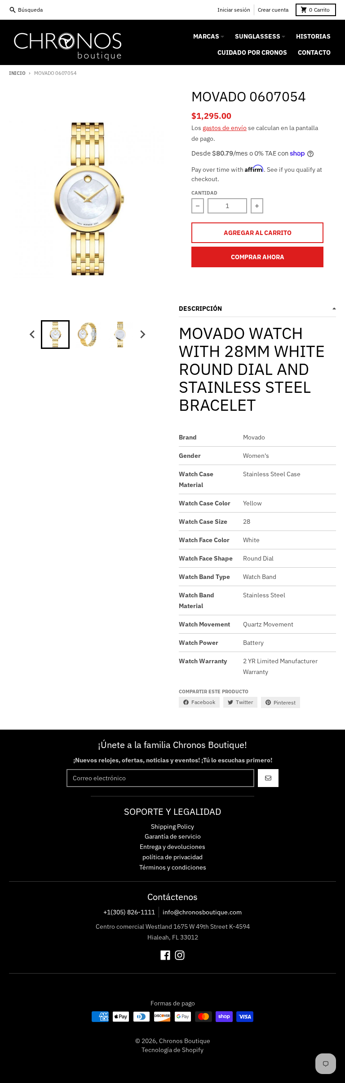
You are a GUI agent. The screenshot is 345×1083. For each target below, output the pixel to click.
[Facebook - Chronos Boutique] (165, 955)
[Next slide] (142, 335)
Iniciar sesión (233, 9)
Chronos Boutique (184, 1041)
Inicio (17, 73)
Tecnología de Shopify (172, 1050)
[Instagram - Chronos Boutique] (179, 955)
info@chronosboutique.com (202, 912)
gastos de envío (225, 128)
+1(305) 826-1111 (129, 912)
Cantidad (204, 193)
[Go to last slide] (33, 335)
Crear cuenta (273, 9)
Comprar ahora (257, 257)
